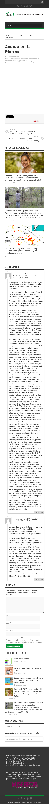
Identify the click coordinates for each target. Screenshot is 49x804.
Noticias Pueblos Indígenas (13, 60)
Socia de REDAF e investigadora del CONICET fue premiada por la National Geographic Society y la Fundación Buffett (23, 177)
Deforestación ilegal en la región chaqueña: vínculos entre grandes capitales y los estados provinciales (23, 250)
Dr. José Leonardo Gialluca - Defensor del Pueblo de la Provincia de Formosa (27, 275)
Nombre (8, 615)
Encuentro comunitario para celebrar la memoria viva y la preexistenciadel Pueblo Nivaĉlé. (28, 680)
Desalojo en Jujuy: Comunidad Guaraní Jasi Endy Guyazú (22, 132)
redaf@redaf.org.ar (18, 761)
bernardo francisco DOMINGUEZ (25, 519)
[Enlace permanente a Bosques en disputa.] (9, 665)
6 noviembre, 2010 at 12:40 (21, 521)
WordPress (37, 802)
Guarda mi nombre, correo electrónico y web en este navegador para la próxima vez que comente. (25, 641)
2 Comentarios (24, 62)
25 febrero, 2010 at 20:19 (21, 278)
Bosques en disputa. (22, 659)
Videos (24, 60)
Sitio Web (9, 631)
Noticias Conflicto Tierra (21, 58)
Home (10, 36)
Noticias (17, 36)
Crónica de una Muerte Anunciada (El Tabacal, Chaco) (23, 139)
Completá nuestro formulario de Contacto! (23, 765)
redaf (17, 56)
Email (8, 623)
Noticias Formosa (34, 58)
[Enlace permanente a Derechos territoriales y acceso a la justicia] (9, 675)
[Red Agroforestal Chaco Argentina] (24, 15)
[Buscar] (42, 2)
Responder (39, 512)
